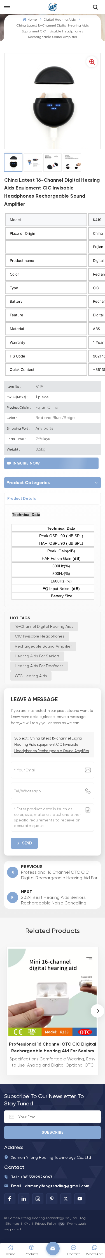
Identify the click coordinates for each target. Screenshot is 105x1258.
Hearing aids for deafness (39, 666)
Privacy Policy (45, 1224)
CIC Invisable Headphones (39, 636)
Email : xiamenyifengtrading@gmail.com (50, 1186)
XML (27, 1224)
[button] (97, 1011)
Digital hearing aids (60, 20)
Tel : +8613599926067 (31, 1177)
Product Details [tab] (21, 498)
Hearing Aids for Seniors (37, 656)
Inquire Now (26, 463)
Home (32, 20)
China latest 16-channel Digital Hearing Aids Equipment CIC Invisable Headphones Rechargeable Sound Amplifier (51, 744)
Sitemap (12, 1224)
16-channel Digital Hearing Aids (44, 626)
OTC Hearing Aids (31, 676)
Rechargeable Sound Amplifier (43, 646)
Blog (82, 1218)
